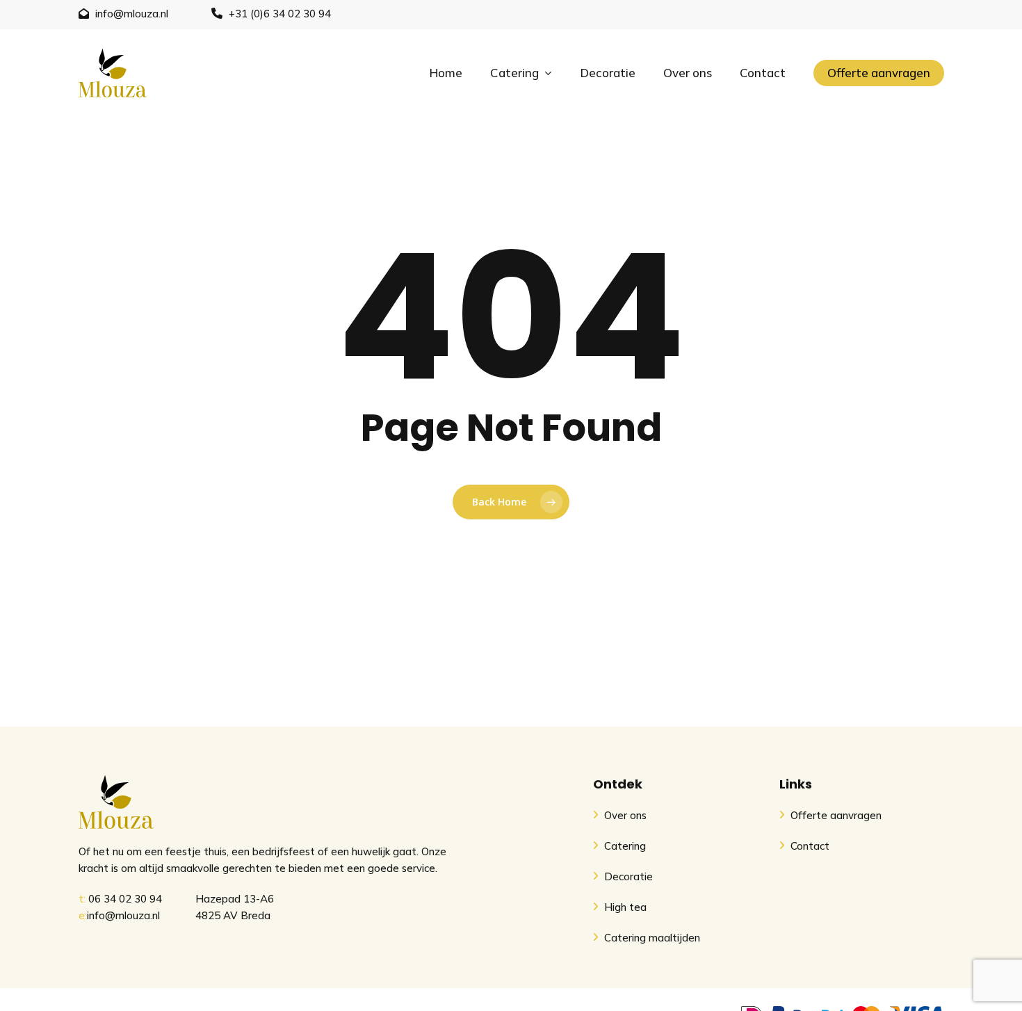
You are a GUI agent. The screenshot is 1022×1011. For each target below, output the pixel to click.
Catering (623, 845)
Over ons (624, 815)
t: (82, 898)
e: (83, 915)
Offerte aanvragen (835, 815)
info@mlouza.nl (131, 13)
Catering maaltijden (650, 937)
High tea (624, 907)
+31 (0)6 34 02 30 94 (280, 13)
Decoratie (627, 876)
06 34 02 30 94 (125, 898)
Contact (808, 845)
